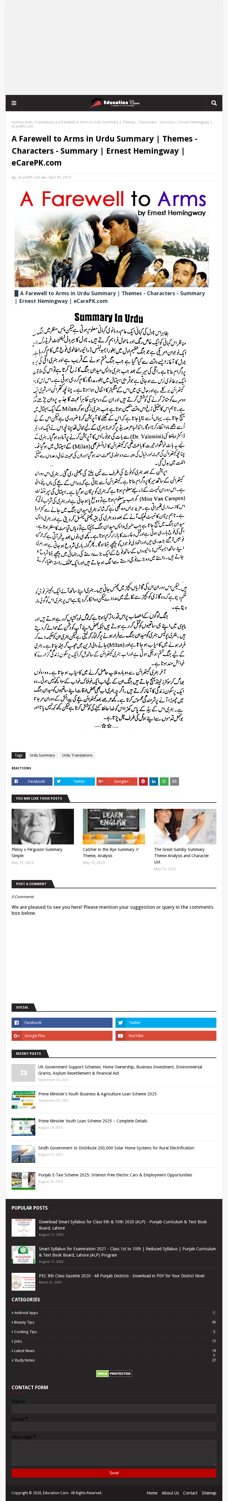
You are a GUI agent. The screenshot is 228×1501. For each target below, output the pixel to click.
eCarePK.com (29, 177)
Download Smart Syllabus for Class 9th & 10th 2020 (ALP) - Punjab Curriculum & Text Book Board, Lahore (123, 1224)
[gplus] (62, 1036)
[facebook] (62, 1023)
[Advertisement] (114, 47)
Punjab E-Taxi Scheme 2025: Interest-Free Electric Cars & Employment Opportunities (115, 1175)
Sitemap (209, 1493)
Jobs (115, 1341)
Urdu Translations (40, 122)
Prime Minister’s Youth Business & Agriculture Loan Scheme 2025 (97, 1094)
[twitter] (165, 1023)
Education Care (55, 1493)
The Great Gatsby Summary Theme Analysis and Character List (181, 855)
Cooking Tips (114, 1332)
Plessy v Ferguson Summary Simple (37, 852)
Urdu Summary (42, 755)
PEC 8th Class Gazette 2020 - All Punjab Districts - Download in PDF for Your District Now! (122, 1275)
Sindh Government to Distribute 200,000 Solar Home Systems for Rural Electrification (116, 1148)
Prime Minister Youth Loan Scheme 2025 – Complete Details (92, 1121)
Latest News (115, 1350)
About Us (170, 1493)
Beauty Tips (115, 1322)
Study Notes (115, 1360)
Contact (190, 1493)
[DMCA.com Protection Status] (114, 1375)
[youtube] (165, 1036)
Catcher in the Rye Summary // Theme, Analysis (111, 852)
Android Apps (114, 1313)
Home (16, 122)
